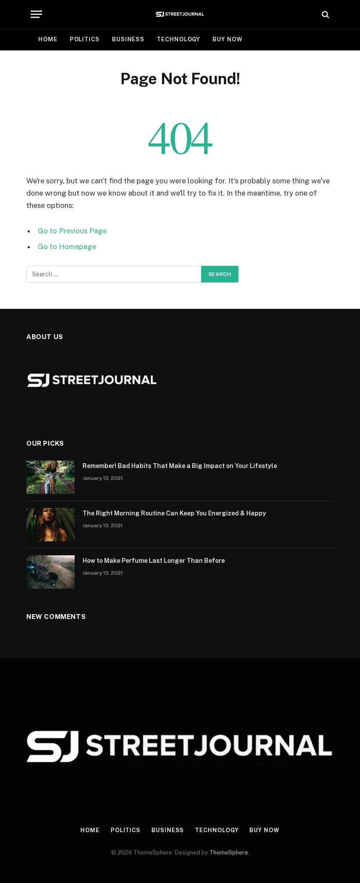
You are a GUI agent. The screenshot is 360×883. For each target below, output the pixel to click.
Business (128, 39)
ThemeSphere (228, 852)
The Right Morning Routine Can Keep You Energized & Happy (174, 513)
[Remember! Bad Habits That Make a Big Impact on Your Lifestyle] (50, 477)
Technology (178, 39)
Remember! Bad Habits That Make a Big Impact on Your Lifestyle (180, 465)
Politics (85, 39)
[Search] (324, 14)
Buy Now (227, 39)
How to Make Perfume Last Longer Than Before (154, 560)
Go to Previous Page (72, 230)
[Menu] (36, 14)
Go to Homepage (67, 246)
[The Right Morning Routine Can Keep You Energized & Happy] (50, 524)
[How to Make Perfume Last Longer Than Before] (50, 572)
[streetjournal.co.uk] (180, 14)
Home (48, 39)
